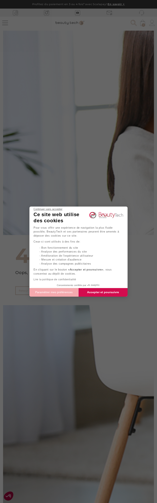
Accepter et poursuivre (103, 292)
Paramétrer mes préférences (54, 292)
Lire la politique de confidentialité (55, 279)
